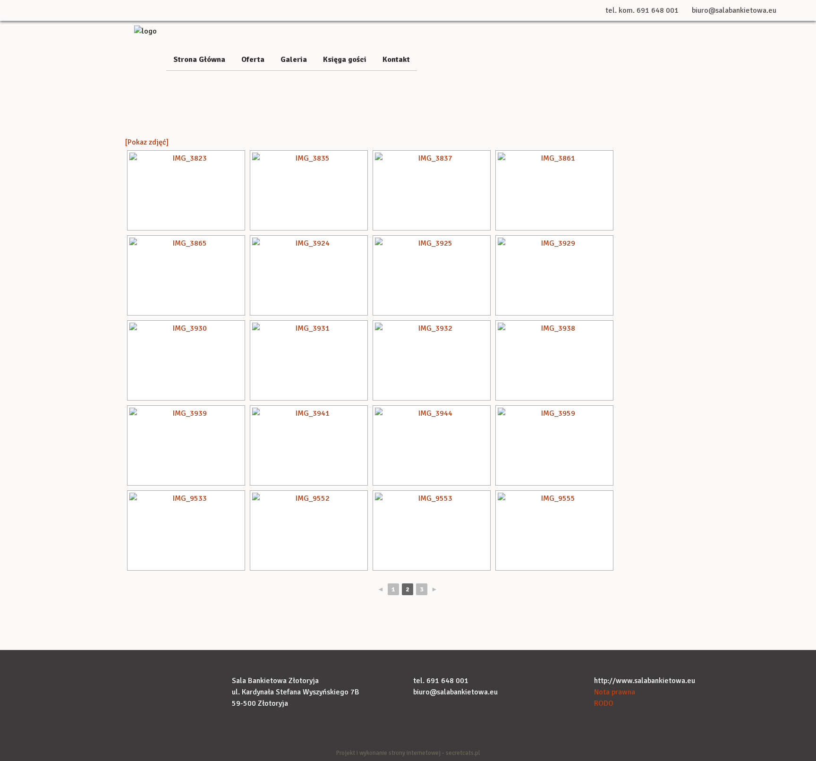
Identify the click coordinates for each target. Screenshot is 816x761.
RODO (603, 703)
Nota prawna (614, 692)
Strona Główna (199, 59)
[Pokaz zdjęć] (147, 142)
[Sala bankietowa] (145, 31)
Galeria (293, 59)
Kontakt (396, 59)
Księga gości (344, 59)
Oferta (252, 59)
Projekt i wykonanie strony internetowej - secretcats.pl (408, 753)
